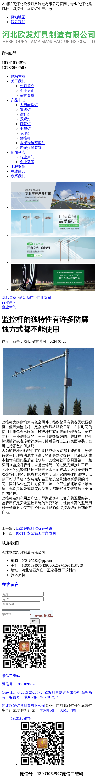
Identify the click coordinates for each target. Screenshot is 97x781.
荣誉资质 (27, 95)
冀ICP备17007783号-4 (41, 697)
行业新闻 (27, 157)
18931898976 (21, 718)
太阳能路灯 (29, 105)
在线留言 (18, 171)
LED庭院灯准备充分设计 (36, 528)
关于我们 (18, 81)
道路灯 (25, 110)
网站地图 (18, 17)
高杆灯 (25, 114)
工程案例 (18, 167)
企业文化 (27, 91)
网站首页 (18, 76)
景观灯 (25, 119)
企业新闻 (27, 162)
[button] (41, 614)
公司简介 (27, 86)
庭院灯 (25, 124)
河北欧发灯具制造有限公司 (23, 705)
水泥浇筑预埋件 (32, 143)
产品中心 (18, 100)
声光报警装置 (31, 148)
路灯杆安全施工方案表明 (36, 533)
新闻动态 (18, 152)
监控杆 (25, 138)
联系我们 (18, 22)
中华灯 (25, 129)
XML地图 (68, 710)
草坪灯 (25, 133)
